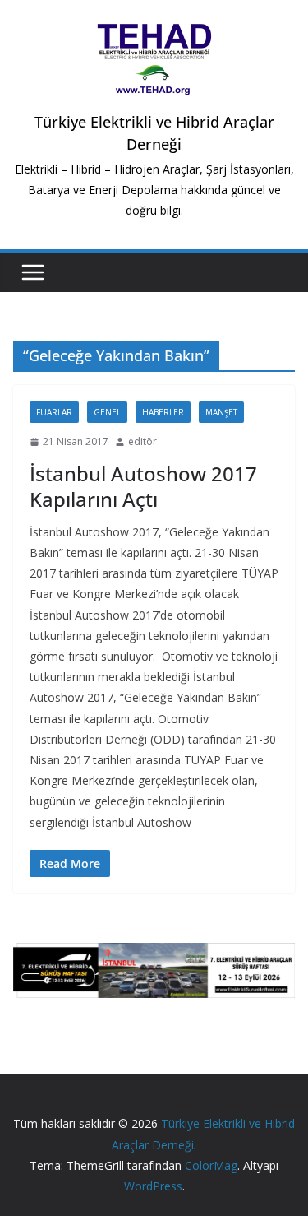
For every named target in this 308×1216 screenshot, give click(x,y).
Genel (107, 412)
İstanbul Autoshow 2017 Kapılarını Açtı (143, 486)
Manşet (221, 412)
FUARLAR (54, 412)
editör (142, 441)
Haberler (163, 412)
